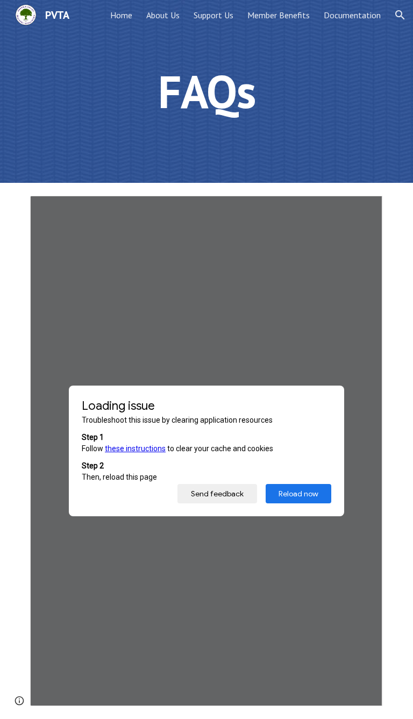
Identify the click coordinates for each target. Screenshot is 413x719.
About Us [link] (163, 15)
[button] (400, 15)
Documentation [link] (352, 15)
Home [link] (121, 15)
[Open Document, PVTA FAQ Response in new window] (362, 210)
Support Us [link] (213, 15)
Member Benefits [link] (278, 15)
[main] (206, 91)
